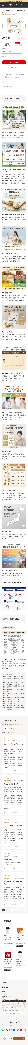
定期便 (20, 45)
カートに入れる (14, 62)
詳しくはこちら (18, 77)
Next (25, 26)
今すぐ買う (14, 67)
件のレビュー (17, 14)
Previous (2, 26)
